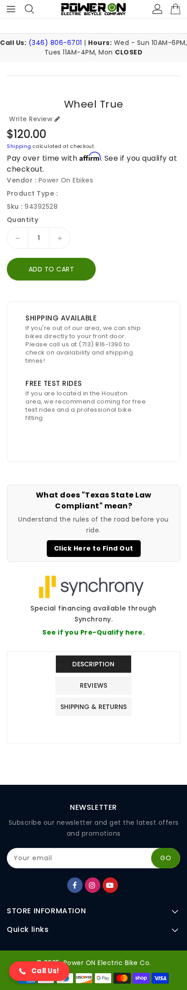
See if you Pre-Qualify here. (93, 632)
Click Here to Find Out (93, 548)
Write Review (30, 118)
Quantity (22, 220)
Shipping (19, 146)
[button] (39, 971)
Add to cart (51, 269)
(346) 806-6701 (55, 42)
